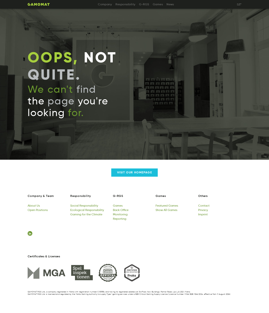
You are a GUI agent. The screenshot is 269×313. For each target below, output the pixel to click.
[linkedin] (30, 233)
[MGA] (46, 273)
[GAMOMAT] (39, 4)
